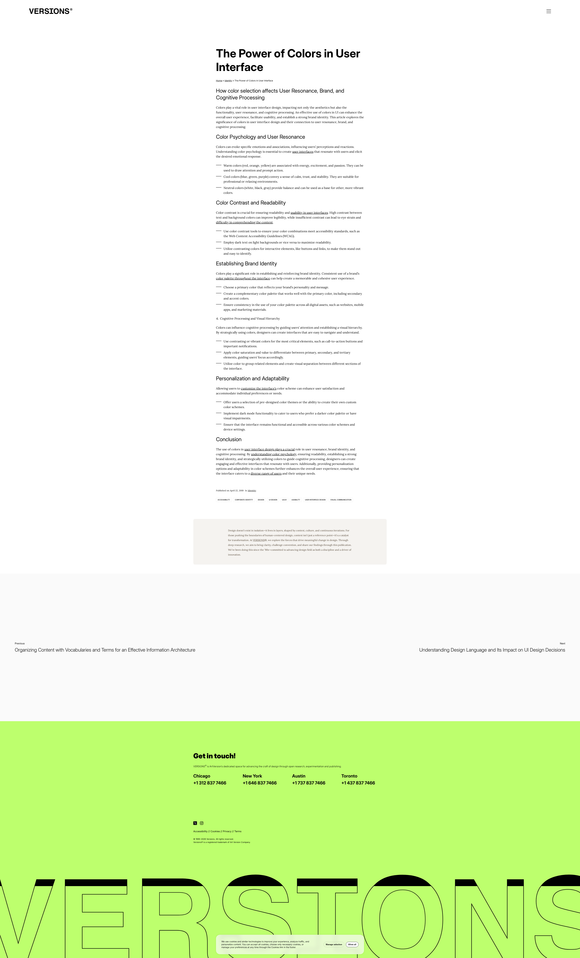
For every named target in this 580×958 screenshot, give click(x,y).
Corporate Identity (244, 500)
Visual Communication (340, 500)
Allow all (352, 944)
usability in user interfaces (309, 212)
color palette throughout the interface (243, 278)
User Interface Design (315, 500)
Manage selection (334, 944)
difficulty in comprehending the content (244, 222)
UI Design (273, 500)
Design (261, 500)
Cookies (215, 831)
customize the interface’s (258, 388)
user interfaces (302, 151)
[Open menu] (548, 11)
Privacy (227, 831)
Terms (237, 831)
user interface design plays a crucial (269, 449)
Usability (296, 500)
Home (219, 80)
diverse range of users (266, 473)
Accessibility (224, 500)
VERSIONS (259, 540)
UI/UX (284, 500)
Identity (228, 80)
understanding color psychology (273, 454)
